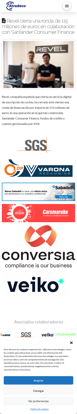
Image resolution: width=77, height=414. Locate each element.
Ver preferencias (38, 401)
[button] (71, 342)
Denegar (38, 390)
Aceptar (39, 380)
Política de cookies (39, 409)
